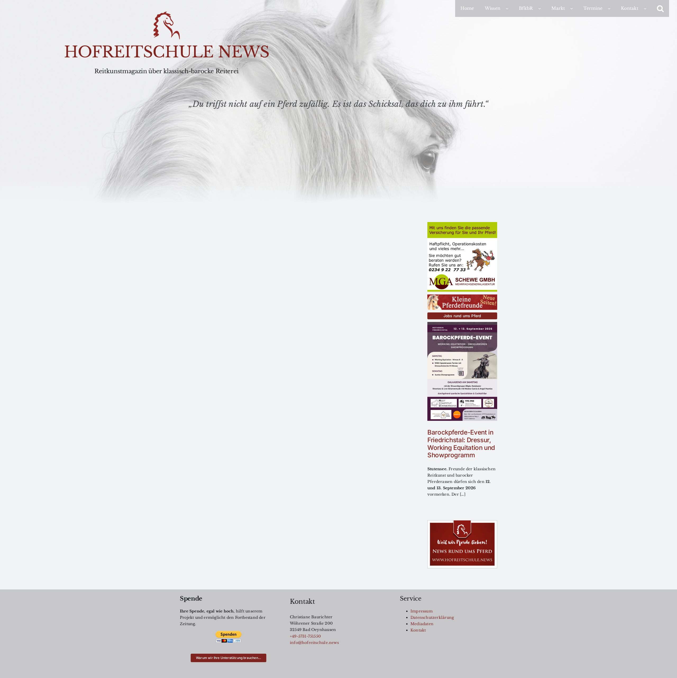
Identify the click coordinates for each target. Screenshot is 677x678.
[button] (660, 8)
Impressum (421, 611)
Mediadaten (421, 623)
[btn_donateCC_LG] (228, 632)
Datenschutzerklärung (432, 617)
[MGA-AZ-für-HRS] (462, 224)
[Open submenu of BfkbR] (542, 8)
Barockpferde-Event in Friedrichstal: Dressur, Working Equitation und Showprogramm (461, 443)
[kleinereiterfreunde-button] (462, 296)
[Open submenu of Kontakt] (648, 8)
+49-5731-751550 (305, 636)
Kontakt (418, 630)
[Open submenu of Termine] (612, 8)
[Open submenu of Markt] (574, 8)
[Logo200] (166, 13)
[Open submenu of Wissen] (510, 8)
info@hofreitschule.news (314, 642)
